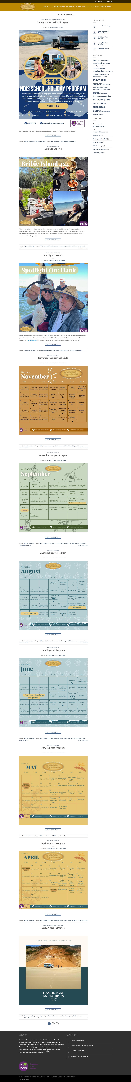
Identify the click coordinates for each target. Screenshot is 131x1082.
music (108, 89)
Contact (85, 7)
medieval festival (97, 89)
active (99, 60)
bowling (95, 66)
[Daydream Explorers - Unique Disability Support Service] (28, 7)
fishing (57, 350)
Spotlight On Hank (53, 255)
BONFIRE (108, 63)
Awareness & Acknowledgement (99, 125)
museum (104, 89)
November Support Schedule (53, 357)
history (105, 76)
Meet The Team (106, 7)
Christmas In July (103, 48)
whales (105, 111)
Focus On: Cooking (104, 26)
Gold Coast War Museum (103, 37)
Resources (95, 7)
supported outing (77, 350)
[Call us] (111, 1)
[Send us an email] (109, 1)
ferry (104, 74)
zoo (102, 114)
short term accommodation (64, 543)
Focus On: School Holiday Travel (103, 32)
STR (79, 7)
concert (95, 68)
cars (100, 66)
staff (105, 103)
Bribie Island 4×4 (53, 148)
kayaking (95, 87)
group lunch (99, 76)
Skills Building (97, 142)
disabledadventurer (52, 246)
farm (94, 74)
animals (106, 60)
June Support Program (53, 650)
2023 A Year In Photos (53, 927)
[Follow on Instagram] (108, 1)
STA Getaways (71, 7)
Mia (62, 27)
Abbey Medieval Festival (103, 43)
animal (102, 60)
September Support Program (53, 455)
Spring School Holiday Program (53, 22)
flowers (95, 76)
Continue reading (53, 135)
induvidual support (63, 246)
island (104, 84)
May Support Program (53, 747)
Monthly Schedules (47, 19)
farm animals (99, 74)
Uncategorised (98, 152)
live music (106, 87)
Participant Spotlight (53, 252)
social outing (72, 141)
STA (20, 545)
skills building (64, 141)
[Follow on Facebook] (106, 1)
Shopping (101, 93)
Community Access (57, 7)
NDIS (58, 141)
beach (55, 141)
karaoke (108, 84)
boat (104, 63)
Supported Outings (59, 19)
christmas (110, 66)
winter (99, 114)
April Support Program (53, 843)
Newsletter (97, 135)
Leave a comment (83, 248)
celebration (104, 66)
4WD (52, 141)
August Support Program (53, 552)
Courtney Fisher (60, 154)
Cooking (100, 68)
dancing (103, 68)
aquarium (95, 63)
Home (45, 7)
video (102, 111)
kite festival (100, 87)
